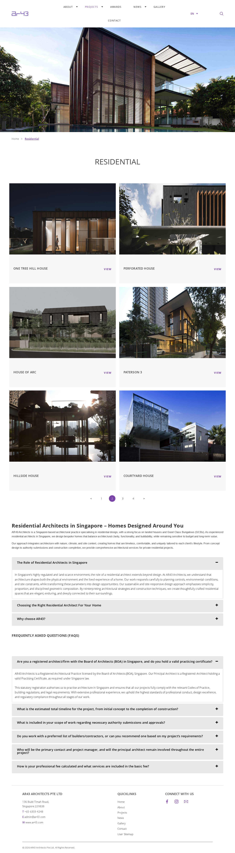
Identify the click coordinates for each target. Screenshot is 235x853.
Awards (115, 6)
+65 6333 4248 (33, 811)
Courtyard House (139, 476)
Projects (91, 6)
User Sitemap (125, 834)
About (68, 6)
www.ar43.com (34, 822)
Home (15, 138)
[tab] (117, 563)
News (137, 6)
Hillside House (26, 476)
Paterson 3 (133, 372)
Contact (114, 20)
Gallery (159, 6)
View (107, 269)
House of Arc (24, 372)
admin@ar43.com (34, 817)
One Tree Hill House (30, 268)
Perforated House (139, 268)
